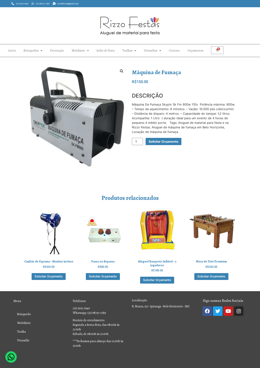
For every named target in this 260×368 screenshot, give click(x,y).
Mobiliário (78, 50)
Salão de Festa (106, 50)
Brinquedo (24, 314)
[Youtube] (228, 311)
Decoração (57, 50)
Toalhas (127, 50)
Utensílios (150, 50)
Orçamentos (195, 50)
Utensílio (23, 340)
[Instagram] (238, 311)
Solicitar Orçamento (163, 141)
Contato (174, 50)
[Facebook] (207, 311)
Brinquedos (31, 50)
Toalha (21, 331)
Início (12, 50)
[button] (121, 71)
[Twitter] (218, 311)
